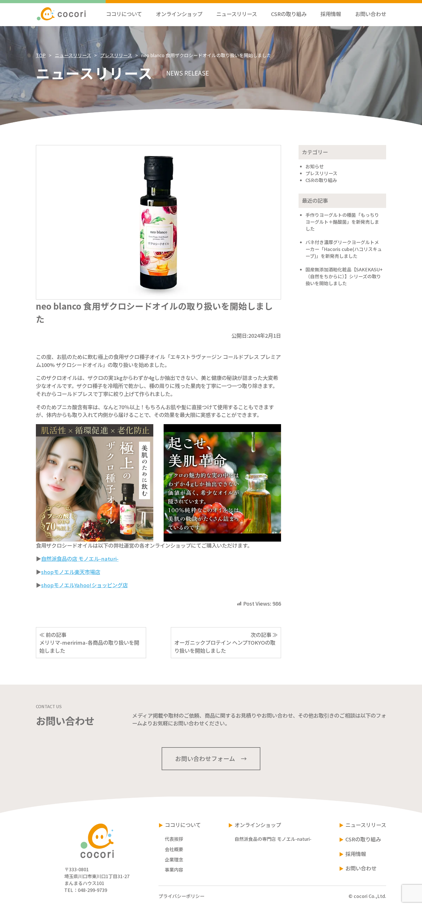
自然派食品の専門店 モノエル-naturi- (273, 838)
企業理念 (174, 859)
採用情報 (355, 853)
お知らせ (314, 166)
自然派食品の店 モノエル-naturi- (80, 558)
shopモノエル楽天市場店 (70, 571)
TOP (41, 55)
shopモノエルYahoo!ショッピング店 (84, 585)
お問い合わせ (360, 868)
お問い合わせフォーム (205, 758)
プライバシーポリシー (181, 896)
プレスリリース (116, 55)
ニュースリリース (73, 55)
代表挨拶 (174, 838)
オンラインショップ (258, 824)
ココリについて (183, 824)
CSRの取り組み (321, 180)
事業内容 (174, 869)
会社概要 (174, 849)
